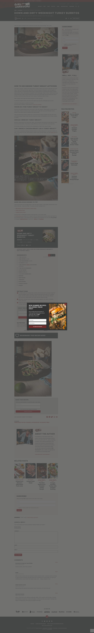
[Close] (66, 304)
